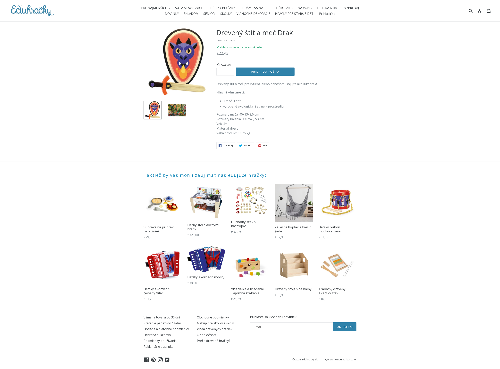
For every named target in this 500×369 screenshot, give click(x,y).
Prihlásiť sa (327, 14)
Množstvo (223, 64)
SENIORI (209, 14)
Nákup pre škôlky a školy (215, 323)
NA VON (304, 8)
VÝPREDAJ (351, 8)
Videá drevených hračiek (214, 329)
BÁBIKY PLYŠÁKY (223, 8)
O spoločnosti (207, 335)
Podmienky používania (160, 341)
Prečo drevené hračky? (213, 341)
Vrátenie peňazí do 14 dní (162, 323)
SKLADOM (191, 14)
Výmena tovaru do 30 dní (162, 317)
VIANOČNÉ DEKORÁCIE (253, 14)
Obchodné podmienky (213, 317)
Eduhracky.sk (310, 359)
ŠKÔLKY (226, 14)
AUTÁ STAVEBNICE (189, 8)
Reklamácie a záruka (158, 346)
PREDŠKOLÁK (281, 8)
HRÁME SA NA (253, 8)
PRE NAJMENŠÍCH (154, 8)
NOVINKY (172, 14)
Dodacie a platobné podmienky (166, 329)
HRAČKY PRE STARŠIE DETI (294, 14)
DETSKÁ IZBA (327, 8)
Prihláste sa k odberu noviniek (273, 317)
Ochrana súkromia (157, 335)
